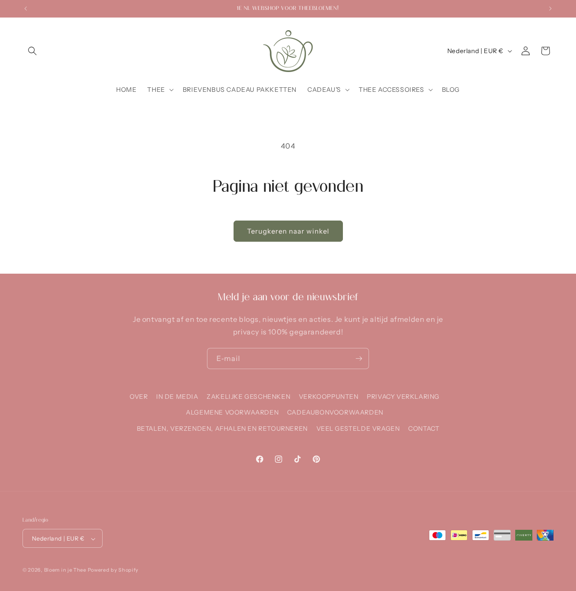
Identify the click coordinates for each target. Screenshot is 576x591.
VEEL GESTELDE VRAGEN (358, 428)
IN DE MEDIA (177, 396)
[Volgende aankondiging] (550, 8)
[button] (32, 51)
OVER (139, 396)
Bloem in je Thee (65, 570)
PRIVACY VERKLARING (403, 396)
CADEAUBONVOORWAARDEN (335, 412)
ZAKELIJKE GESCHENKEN (248, 396)
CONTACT (423, 428)
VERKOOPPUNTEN (329, 396)
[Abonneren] (359, 358)
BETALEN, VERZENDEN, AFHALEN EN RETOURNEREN (222, 428)
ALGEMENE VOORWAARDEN (232, 412)
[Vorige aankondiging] (26, 8)
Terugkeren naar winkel (288, 231)
